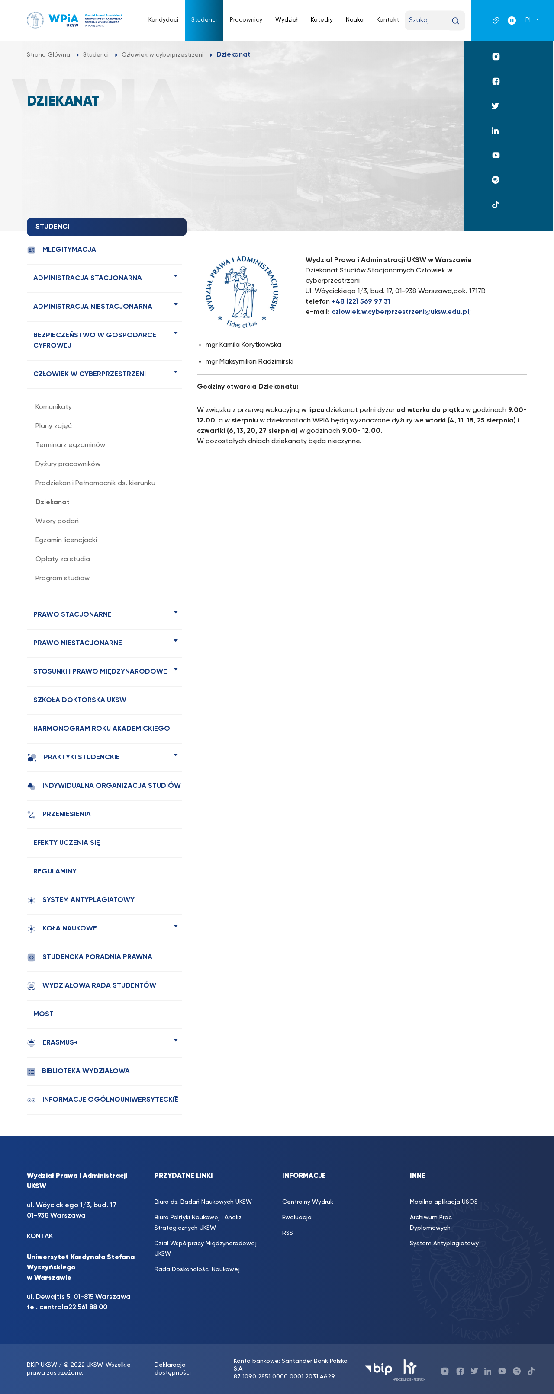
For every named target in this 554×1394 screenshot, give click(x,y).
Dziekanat (52, 502)
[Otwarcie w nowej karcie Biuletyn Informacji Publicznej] (378, 1369)
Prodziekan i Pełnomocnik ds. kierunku (95, 483)
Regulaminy (55, 871)
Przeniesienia (66, 814)
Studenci (204, 20)
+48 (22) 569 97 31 (361, 301)
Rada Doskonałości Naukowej (197, 1269)
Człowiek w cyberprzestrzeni (89, 374)
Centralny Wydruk (307, 1202)
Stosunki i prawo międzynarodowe (100, 671)
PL (529, 20)
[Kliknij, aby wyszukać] (455, 21)
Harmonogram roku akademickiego (101, 729)
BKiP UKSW (42, 1365)
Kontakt (388, 20)
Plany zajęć (53, 426)
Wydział (286, 20)
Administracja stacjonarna (87, 278)
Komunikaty (53, 407)
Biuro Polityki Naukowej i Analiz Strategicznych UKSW (198, 1223)
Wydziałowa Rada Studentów (99, 985)
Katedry (322, 20)
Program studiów (62, 578)
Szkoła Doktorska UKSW (79, 700)
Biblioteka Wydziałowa (86, 1071)
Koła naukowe (69, 928)
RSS (287, 1233)
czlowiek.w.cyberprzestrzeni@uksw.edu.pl (400, 312)
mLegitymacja (69, 249)
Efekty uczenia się (66, 843)
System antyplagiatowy (88, 900)
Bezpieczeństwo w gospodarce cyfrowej (94, 340)
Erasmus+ (60, 1042)
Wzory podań (57, 521)
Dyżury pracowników (67, 464)
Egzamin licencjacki (66, 540)
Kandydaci (163, 20)
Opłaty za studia (62, 559)
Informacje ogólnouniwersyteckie (110, 1100)
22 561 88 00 (87, 1307)
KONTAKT (42, 1236)
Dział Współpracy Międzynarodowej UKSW (206, 1249)
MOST (43, 1014)
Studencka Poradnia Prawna (97, 957)
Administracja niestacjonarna (92, 307)
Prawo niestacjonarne (77, 643)
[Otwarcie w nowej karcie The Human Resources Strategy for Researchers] (409, 1369)
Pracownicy (246, 20)
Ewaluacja (297, 1218)
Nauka (355, 20)
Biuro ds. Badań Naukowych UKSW (203, 1202)
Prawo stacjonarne (72, 614)
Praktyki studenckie (82, 757)
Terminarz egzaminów (70, 445)
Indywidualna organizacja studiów (111, 786)
